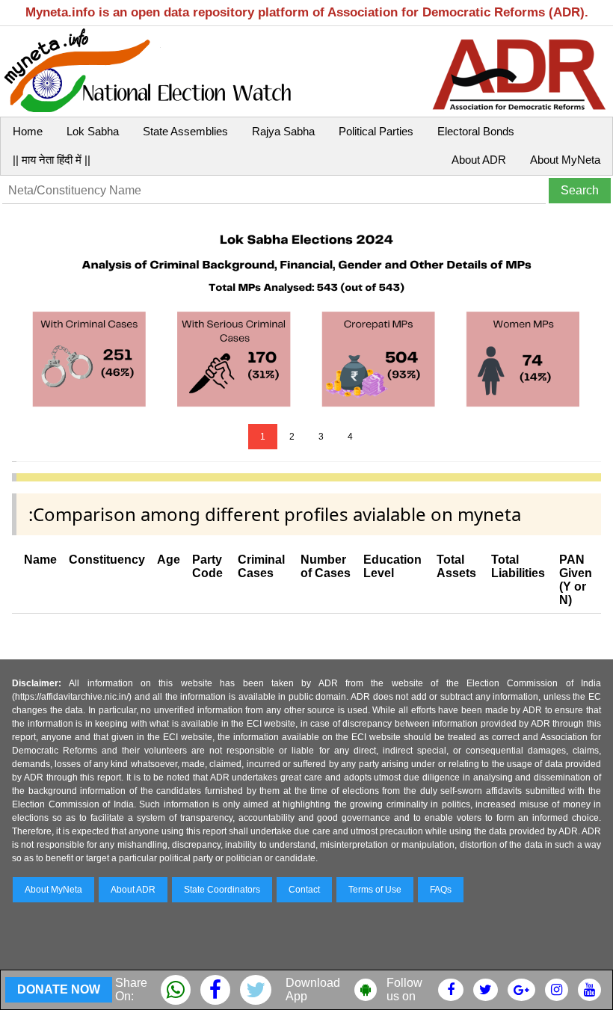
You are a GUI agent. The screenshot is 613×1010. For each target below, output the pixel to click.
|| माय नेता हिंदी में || (51, 159)
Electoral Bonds (475, 131)
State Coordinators (222, 889)
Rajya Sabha (283, 131)
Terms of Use (374, 889)
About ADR (479, 159)
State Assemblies (185, 131)
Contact (304, 889)
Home (28, 131)
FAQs (441, 889)
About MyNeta (565, 159)
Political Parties (376, 131)
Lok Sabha (93, 131)
